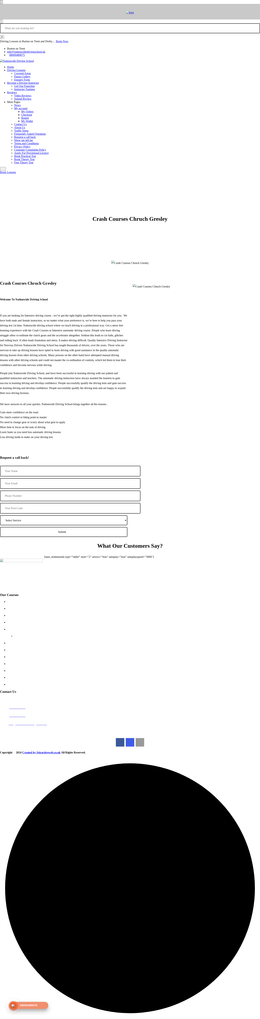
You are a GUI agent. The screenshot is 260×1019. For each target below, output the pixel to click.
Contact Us (20, 124)
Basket (25, 117)
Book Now (62, 41)
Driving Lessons (16, 70)
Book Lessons (8, 172)
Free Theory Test (23, 162)
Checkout (26, 114)
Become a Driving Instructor (23, 82)
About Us (19, 127)
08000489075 (17, 54)
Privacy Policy (22, 146)
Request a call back (25, 137)
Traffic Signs (21, 130)
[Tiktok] (140, 742)
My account (20, 108)
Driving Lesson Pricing (24, 601)
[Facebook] (120, 742)
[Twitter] (130, 742)
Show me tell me (23, 140)
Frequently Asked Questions (30, 133)
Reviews (12, 92)
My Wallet (27, 121)
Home (10, 66)
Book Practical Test (25, 156)
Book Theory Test (24, 159)
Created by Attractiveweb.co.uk (41, 752)
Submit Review (22, 98)
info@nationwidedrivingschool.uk (26, 51)
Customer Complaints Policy (30, 149)
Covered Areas (22, 73)
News (17, 105)
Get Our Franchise (24, 86)
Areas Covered (19, 622)
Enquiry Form (22, 79)
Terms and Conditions (26, 143)
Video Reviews (22, 95)
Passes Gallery (22, 76)
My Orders (27, 111)
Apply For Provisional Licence (31, 152)
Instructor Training (24, 89)
